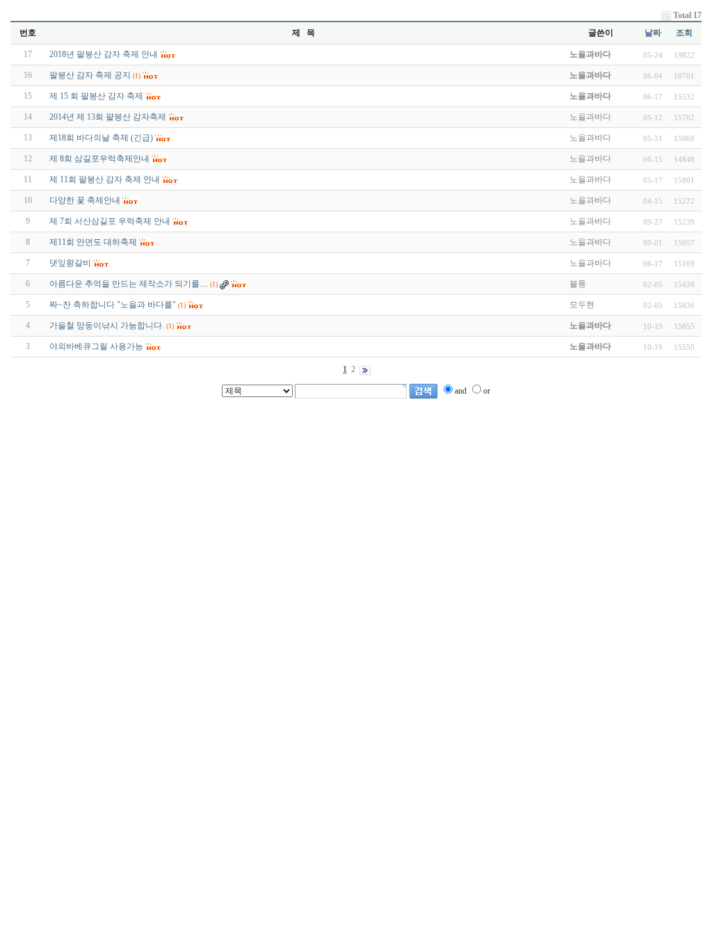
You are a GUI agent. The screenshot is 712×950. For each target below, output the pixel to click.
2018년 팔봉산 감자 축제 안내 (103, 54)
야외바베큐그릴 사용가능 (96, 346)
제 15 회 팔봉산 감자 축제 (96, 96)
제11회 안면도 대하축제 (93, 242)
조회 (684, 33)
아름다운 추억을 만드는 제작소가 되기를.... (128, 284)
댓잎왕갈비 (70, 263)
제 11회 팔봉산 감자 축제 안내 (104, 179)
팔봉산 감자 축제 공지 (90, 75)
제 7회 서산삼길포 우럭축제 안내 (109, 221)
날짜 (653, 33)
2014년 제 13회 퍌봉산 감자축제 (107, 117)
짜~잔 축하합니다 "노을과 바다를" (112, 304)
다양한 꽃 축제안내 (84, 200)
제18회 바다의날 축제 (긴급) (101, 138)
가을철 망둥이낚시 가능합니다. (106, 325)
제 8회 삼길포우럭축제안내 (99, 158)
